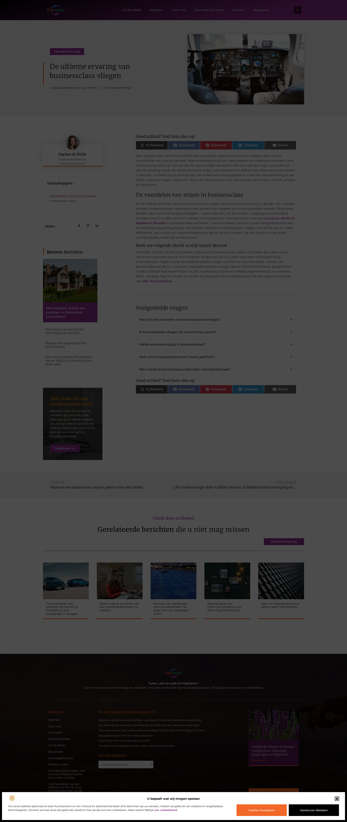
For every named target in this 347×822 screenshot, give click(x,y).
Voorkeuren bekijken (314, 810)
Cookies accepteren (261, 810)
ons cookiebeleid (165, 810)
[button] (337, 799)
